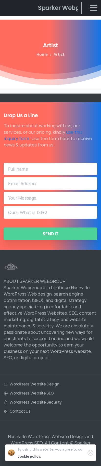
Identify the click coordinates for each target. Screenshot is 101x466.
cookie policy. (29, 456)
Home (42, 54)
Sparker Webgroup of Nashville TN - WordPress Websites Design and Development (56, 8)
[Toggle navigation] (94, 8)
